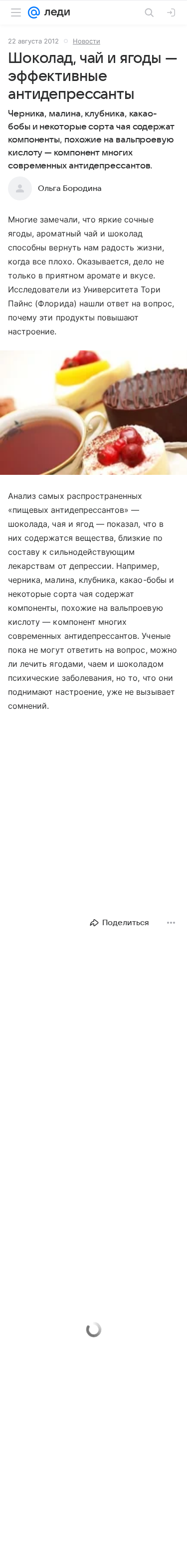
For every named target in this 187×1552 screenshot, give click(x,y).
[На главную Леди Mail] (55, 12)
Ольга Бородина (70, 188)
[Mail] (34, 12)
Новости (86, 41)
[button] (93, 413)
